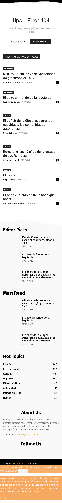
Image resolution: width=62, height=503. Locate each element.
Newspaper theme (21, 463)
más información (8, 470)
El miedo (9, 175)
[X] (36, 450)
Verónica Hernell (11, 160)
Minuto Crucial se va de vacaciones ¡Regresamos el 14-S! (29, 76)
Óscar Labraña (10, 133)
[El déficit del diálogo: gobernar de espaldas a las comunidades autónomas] (31, 113)
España (7, 115)
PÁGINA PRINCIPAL (40, 42)
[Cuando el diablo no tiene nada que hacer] (31, 189)
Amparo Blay (9, 179)
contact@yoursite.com (28, 434)
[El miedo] (31, 169)
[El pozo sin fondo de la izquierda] (31, 92)
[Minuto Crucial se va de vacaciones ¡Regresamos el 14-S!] (31, 66)
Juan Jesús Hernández (13, 203)
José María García (11, 102)
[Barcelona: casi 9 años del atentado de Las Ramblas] (31, 144)
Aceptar (23, 470)
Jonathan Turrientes (13, 82)
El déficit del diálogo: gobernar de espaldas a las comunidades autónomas (27, 125)
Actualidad (8, 68)
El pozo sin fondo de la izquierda (27, 98)
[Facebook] (24, 450)
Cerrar (3, 498)
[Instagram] (30, 450)
